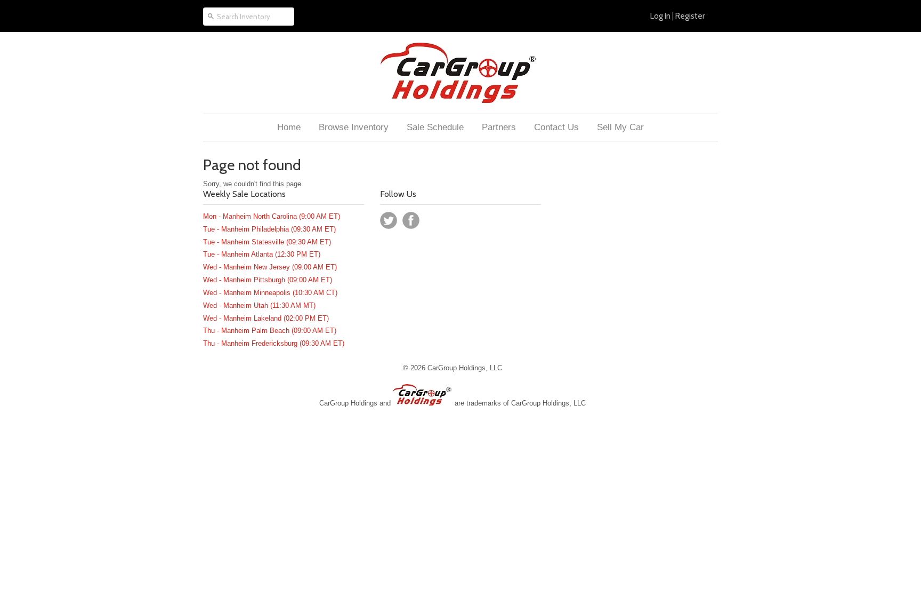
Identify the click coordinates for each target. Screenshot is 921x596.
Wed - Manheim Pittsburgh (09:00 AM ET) (267, 280)
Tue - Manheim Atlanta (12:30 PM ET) (261, 254)
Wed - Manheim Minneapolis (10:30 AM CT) (270, 293)
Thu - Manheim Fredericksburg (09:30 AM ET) (273, 343)
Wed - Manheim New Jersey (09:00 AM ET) (270, 267)
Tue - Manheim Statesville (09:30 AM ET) (267, 242)
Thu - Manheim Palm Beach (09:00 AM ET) (269, 331)
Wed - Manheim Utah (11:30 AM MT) (259, 305)
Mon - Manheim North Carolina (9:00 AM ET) (271, 216)
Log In (660, 16)
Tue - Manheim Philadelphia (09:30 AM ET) (269, 229)
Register (690, 16)
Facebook (410, 220)
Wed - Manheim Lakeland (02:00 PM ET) (266, 318)
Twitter (388, 220)
